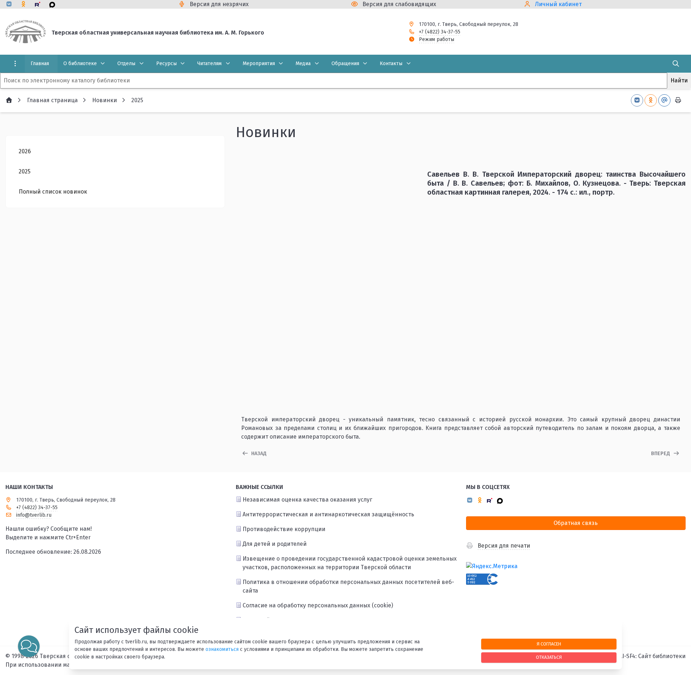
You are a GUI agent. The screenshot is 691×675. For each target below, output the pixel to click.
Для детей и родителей (275, 543)
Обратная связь (576, 523)
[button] (29, 646)
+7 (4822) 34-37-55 (439, 32)
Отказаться (549, 657)
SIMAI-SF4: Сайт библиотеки (647, 656)
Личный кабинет (558, 4)
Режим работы (436, 39)
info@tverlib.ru (33, 515)
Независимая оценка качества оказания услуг (307, 499)
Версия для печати (504, 545)
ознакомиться (222, 649)
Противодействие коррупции (284, 529)
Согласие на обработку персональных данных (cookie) (318, 605)
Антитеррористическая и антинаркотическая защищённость (328, 514)
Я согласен (549, 644)
